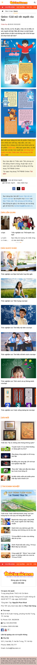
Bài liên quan (8, 212)
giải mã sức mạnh (8, 183)
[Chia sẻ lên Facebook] (13, 188)
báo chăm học (22, 183)
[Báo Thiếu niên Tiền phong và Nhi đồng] (18, 3)
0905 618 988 (18, 583)
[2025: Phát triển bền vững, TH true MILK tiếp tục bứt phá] (5, 547)
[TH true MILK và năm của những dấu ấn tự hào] (5, 538)
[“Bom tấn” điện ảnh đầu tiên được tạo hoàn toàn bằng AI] (5, 470)
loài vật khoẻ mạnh (15, 180)
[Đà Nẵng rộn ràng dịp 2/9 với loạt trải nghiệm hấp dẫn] (5, 463)
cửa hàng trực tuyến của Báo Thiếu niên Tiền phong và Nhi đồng (17, 152)
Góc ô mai (9, 11)
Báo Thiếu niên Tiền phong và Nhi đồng (17, 201)
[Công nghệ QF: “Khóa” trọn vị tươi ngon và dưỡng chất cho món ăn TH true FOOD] (5, 555)
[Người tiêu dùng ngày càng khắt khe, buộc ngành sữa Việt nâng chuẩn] (5, 522)
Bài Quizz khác (9, 248)
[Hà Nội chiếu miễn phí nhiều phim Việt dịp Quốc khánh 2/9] (5, 478)
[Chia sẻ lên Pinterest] (23, 188)
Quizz (15, 11)
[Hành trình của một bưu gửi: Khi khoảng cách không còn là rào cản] (5, 530)
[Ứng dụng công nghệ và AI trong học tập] (5, 456)
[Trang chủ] (2, 11)
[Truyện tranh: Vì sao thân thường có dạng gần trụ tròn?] (5, 448)
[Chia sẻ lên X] (18, 188)
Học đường (21, 7)
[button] (34, 2)
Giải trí (29, 7)
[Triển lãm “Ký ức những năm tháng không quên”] (18, 431)
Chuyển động (10, 7)
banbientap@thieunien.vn (23, 206)
